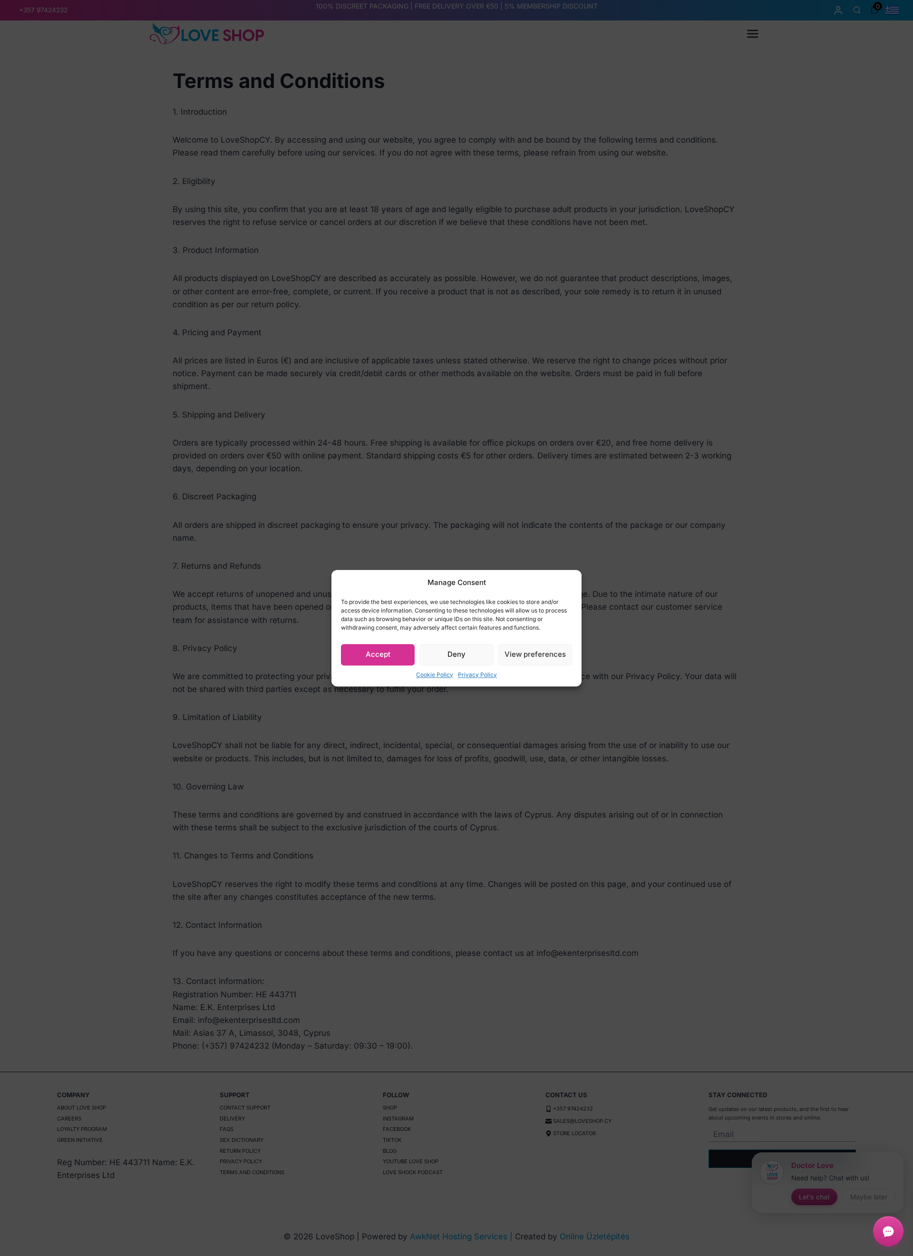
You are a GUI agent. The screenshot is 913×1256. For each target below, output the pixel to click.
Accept (378, 654)
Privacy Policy (477, 674)
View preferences (535, 654)
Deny (456, 654)
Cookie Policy (434, 674)
